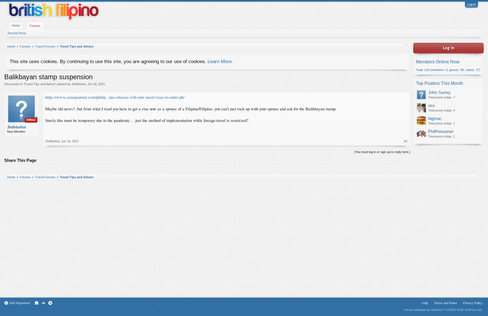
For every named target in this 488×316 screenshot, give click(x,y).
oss (431, 105)
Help (425, 303)
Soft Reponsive (19, 303)
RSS (50, 303)
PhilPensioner (441, 131)
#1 (406, 141)
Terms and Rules (445, 303)
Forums (35, 25)
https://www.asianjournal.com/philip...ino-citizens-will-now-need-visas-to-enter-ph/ (114, 97)
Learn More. (220, 61)
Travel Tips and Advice (39, 84)
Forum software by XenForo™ (443, 309)
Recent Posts (17, 33)
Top (43, 303)
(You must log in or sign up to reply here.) (382, 152)
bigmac (435, 118)
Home (16, 25)
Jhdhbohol (78, 84)
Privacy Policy (472, 303)
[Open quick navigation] (406, 46)
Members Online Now (437, 61)
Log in (471, 4)
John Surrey (439, 92)
